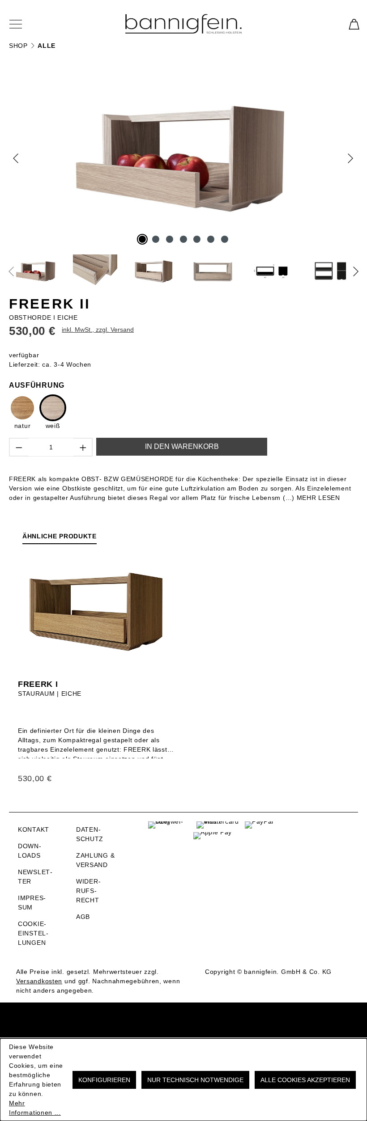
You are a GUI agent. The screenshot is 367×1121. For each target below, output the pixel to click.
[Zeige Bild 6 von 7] (210, 239)
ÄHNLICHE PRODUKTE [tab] (59, 536)
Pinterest (315, 845)
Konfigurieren (104, 1079)
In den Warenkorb (182, 446)
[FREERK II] (183, 157)
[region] (183, 178)
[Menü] (21, 24)
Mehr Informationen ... (35, 1108)
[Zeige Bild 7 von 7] (224, 239)
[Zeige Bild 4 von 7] (183, 239)
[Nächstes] (349, 158)
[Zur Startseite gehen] (183, 23)
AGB (83, 916)
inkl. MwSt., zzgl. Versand (98, 329)
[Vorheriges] (17, 158)
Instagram (315, 828)
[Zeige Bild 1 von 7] (142, 239)
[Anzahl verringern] (18, 447)
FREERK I (38, 684)
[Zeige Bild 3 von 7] (169, 239)
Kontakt (33, 829)
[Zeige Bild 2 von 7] (155, 239)
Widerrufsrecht (88, 891)
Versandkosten (39, 981)
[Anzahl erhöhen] (83, 447)
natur (22, 425)
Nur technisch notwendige (195, 1079)
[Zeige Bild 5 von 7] (197, 239)
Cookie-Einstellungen (33, 933)
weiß (53, 425)
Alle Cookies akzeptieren (305, 1079)
